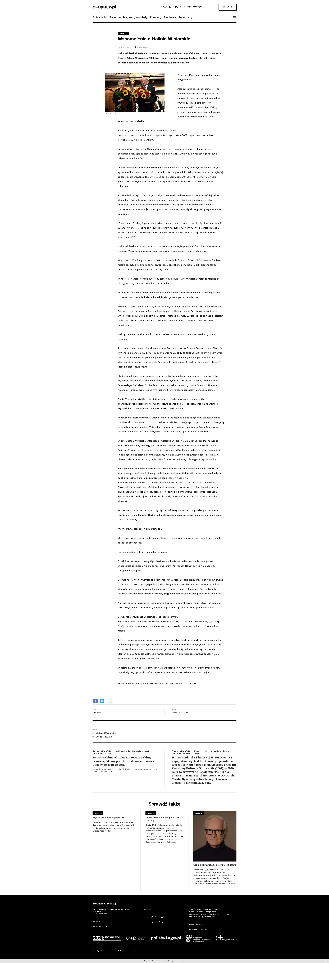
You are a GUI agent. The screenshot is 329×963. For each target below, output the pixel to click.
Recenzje (115, 17)
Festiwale (170, 17)
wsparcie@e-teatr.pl (196, 924)
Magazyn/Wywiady (135, 17)
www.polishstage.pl (100, 926)
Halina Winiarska (106, 733)
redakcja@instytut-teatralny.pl (152, 917)
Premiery (155, 17)
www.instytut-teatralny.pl (198, 929)
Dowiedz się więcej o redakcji (151, 922)
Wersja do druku (143, 47)
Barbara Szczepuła (180, 712)
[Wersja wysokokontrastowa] (170, 7)
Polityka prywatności (126, 951)
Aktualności (100, 17)
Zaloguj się (227, 7)
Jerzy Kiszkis (104, 736)
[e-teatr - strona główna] (104, 8)
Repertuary (185, 17)
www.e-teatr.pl (98, 921)
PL (176, 6)
